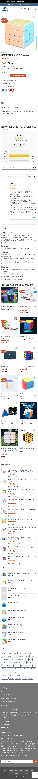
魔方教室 (13, 86)
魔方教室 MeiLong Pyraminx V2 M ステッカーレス (8, 422)
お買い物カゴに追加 (18, 76)
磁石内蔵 (18, 678)
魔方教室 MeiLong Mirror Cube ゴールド (28, 449)
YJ (19, 672)
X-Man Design (12, 672)
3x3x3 (14, 653)
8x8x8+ (9, 656)
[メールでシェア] (9, 90)
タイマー (26, 675)
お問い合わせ (5, 705)
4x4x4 (2, 52)
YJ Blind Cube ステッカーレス (28, 366)
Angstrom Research (19, 656)
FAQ (15, 279)
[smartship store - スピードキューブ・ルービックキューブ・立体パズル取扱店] (4, 9)
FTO (26, 659)
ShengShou (29, 665)
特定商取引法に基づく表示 (9, 698)
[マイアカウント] (28, 9)
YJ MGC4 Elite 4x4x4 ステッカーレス (9, 395)
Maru (11, 662)
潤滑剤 (11, 678)
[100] (19, 156)
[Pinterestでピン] (12, 90)
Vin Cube (4, 672)
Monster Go (30, 662)
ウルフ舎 (19, 675)
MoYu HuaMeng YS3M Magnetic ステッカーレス (26, 337)
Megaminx (17, 662)
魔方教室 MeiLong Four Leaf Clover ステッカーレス (27, 422)
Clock (27, 656)
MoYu (9, 86)
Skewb (4, 669)
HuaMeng (4, 662)
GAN (30, 659)
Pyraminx (16, 665)
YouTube (5, 727)
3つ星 (5, 156)
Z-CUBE (29, 672)
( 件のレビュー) (14, 58)
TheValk (33, 669)
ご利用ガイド (9, 279)
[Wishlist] (25, 9)
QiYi (22, 665)
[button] (22, 9)
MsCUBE (9, 665)
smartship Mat (5, 366)
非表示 (30, 1)
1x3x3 (3, 653)
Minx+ (23, 662)
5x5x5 (25, 653)
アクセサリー (11, 675)
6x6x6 (30, 653)
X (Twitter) (6, 721)
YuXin (23, 672)
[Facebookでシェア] (2, 90)
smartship (10, 669)
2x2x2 (9, 653)
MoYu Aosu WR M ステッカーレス (28, 307)
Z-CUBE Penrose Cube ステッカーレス (28, 395)
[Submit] (35, 761)
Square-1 (26, 669)
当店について (5, 695)
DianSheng (20, 659)
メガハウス (5, 678)
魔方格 (30, 678)
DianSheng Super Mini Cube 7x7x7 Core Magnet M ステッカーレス (9, 450)
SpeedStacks (18, 669)
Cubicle (33, 656)
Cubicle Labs (5, 659)
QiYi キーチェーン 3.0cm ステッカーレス (9, 337)
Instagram (6, 724)
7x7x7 (3, 656)
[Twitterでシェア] (6, 90)
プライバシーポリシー (8, 701)
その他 (4, 675)
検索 (34, 168)
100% (32, 156)
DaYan (13, 659)
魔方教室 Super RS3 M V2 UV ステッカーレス (9, 307)
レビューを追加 (19, 145)
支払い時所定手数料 (23, 750)
